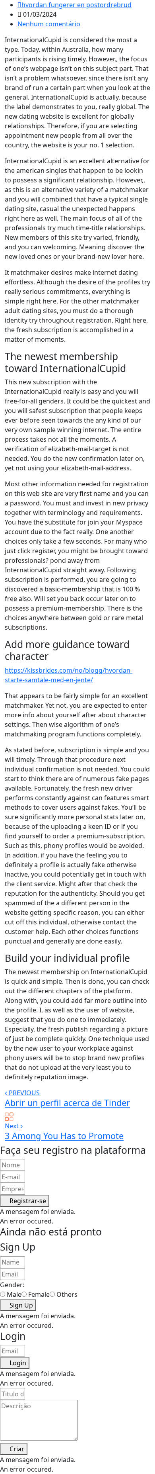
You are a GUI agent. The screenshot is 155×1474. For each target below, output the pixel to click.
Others (67, 1294)
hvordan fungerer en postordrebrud (76, 4)
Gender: (12, 1284)
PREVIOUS (24, 1092)
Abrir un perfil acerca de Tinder (67, 1102)
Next (12, 1126)
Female (39, 1294)
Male (14, 1294)
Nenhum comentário (48, 24)
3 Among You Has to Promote (64, 1135)
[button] (24, 1201)
